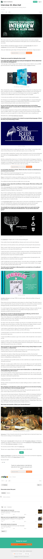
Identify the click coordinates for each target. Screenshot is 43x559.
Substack (16, 556)
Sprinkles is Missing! (22, 47)
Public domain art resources (7, 510)
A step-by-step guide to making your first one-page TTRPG (12, 518)
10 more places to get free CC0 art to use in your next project (12, 525)
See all (3, 531)
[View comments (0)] (6, 12)
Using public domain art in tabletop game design (10, 511)
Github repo (21, 446)
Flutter (2, 177)
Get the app (27, 553)
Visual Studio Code (7, 201)
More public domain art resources (9, 524)
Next (39, 484)
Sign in (40, 1)
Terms (24, 551)
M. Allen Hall (28, 45)
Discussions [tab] (9, 507)
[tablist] (6, 493)
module (35, 93)
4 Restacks (14, 476)
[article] (21, 512)
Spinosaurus (3, 434)
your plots (8, 187)
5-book (28, 65)
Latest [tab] (5, 507)
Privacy (20, 551)
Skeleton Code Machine (6, 455)
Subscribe (35, 1)
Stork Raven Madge (25, 100)
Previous (5, 484)
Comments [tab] (4, 492)
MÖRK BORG (19, 91)
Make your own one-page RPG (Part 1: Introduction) (13, 517)
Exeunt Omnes (17, 457)
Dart (2, 173)
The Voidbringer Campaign (17, 115)
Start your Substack (18, 553)
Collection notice (29, 551)
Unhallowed (3, 47)
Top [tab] (2, 507)
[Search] (41, 507)
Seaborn (20, 187)
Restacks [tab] (8, 492)
